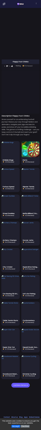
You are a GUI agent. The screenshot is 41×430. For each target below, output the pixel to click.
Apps (26, 417)
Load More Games (19, 385)
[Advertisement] (20, 91)
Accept (15, 426)
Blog (20, 417)
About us (14, 417)
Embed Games (34, 417)
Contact (7, 417)
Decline (25, 426)
